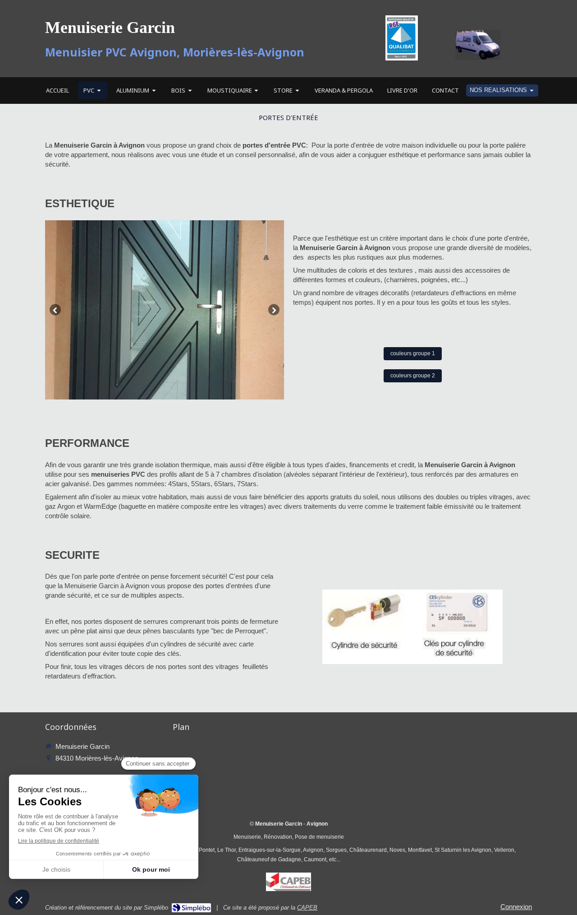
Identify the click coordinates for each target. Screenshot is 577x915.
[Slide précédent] (55, 310)
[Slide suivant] (273, 310)
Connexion (516, 906)
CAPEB (307, 907)
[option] (164, 310)
